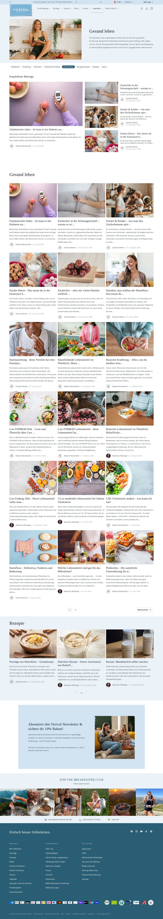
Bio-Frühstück (15, 849)
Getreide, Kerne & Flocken (20, 883)
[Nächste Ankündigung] (100, 2)
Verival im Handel (53, 866)
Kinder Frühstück (16, 870)
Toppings (13, 879)
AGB (84, 853)
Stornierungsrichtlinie (103, 914)
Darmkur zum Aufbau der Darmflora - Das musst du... (127, 292)
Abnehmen (16, 67)
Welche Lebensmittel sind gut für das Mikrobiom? (79, 569)
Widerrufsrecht (88, 866)
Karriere (49, 875)
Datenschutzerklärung (91, 875)
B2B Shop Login (52, 888)
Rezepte (96, 67)
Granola (12, 857)
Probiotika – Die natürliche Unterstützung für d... (121, 569)
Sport (104, 67)
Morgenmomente (83, 67)
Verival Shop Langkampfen (57, 857)
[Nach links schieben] (76, 691)
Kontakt (85, 879)
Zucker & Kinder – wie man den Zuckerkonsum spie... (135, 111)
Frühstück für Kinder (52, 67)
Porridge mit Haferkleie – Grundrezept (31, 661)
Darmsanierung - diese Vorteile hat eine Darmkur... (32, 361)
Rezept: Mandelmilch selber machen (127, 661)
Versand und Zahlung (91, 862)
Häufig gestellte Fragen (55, 862)
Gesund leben (68, 67)
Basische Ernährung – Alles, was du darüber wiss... (126, 361)
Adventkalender (16, 892)
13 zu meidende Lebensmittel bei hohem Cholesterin (81, 500)
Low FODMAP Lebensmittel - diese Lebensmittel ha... (78, 431)
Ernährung (26, 67)
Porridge (13, 853)
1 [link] (69, 610)
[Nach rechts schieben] (86, 691)
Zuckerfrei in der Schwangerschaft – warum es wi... (135, 87)
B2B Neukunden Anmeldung (57, 883)
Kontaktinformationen (79, 914)
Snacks (12, 875)
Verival (17, 914)
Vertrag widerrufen (90, 870)
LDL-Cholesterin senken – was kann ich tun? (129, 500)
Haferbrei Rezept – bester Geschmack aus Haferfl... (79, 663)
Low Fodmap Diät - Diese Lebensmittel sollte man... (32, 500)
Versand (68, 914)
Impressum (86, 849)
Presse (48, 870)
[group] (13, 802)
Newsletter (50, 879)
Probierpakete (15, 888)
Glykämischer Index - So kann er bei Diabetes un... (36, 129)
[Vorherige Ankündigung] (10, 2)
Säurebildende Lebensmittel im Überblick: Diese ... (75, 361)
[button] (43, 8)
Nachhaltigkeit (52, 853)
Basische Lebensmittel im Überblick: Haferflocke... (127, 431)
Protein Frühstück (17, 866)
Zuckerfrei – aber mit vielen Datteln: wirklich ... (79, 292)
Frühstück (37, 67)
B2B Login (147, 2)
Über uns (49, 849)
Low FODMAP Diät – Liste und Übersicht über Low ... (27, 431)
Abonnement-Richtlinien (92, 857)
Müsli (11, 862)
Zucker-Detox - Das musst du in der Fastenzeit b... (135, 135)
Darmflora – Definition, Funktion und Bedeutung (30, 569)
